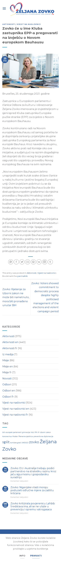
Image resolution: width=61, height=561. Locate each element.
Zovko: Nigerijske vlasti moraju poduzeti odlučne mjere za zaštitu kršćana (32, 490)
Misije (5, 360)
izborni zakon (45, 432)
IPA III (37, 432)
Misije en (7, 366)
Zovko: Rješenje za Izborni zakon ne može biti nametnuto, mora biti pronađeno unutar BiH (15, 297)
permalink (22, 276)
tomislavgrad (15, 443)
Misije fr (7, 372)
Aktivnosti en (10, 342)
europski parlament (13, 432)
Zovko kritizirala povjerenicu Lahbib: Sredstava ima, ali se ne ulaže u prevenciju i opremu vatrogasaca (32, 506)
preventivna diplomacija (43, 436)
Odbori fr (8, 396)
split (6, 442)
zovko (34, 442)
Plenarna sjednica (25, 436)
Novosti (7, 378)
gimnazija (26, 432)
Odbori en (8, 390)
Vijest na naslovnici (29, 24)
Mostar (15, 436)
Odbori (6, 384)
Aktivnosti (8, 24)
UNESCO (24, 443)
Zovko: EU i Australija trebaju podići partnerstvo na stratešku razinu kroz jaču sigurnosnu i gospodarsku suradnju (33, 473)
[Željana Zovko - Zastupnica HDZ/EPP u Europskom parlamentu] (32, 9)
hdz (32, 432)
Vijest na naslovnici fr (15, 414)
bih (3, 432)
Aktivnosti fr (9, 348)
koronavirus (7, 436)
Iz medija (7, 354)
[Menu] (4, 8)
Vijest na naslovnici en (15, 408)
